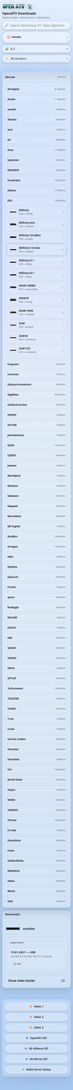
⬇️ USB (17, 963)
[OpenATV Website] (19, 7)
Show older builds (36, 981)
